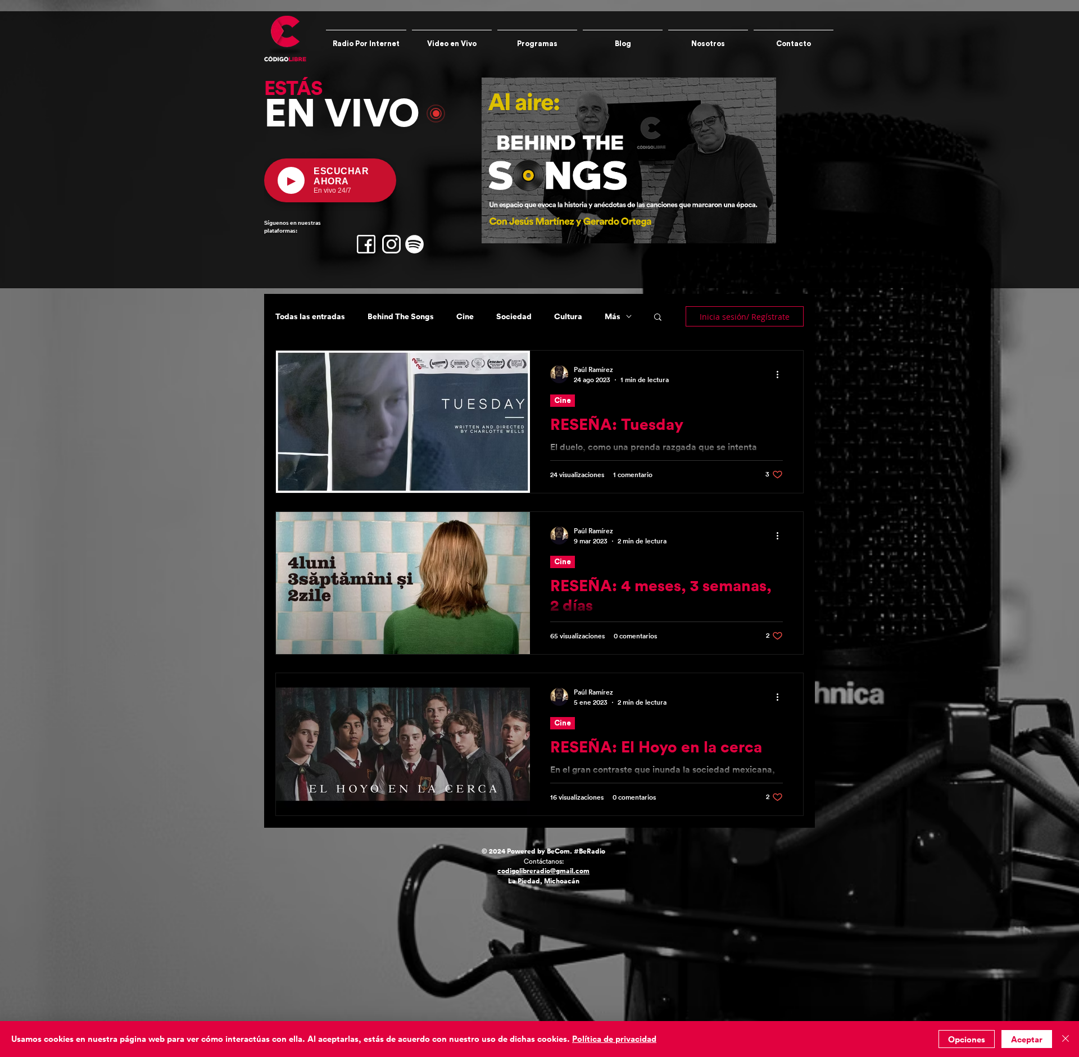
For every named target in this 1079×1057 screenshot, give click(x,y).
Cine (465, 316)
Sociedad (514, 316)
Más (612, 316)
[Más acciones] (781, 374)
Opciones (966, 1039)
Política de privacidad (614, 1039)
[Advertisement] (337, 976)
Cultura (568, 316)
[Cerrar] (1065, 1039)
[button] (657, 318)
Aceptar (1026, 1039)
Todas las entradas (310, 316)
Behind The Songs (401, 316)
